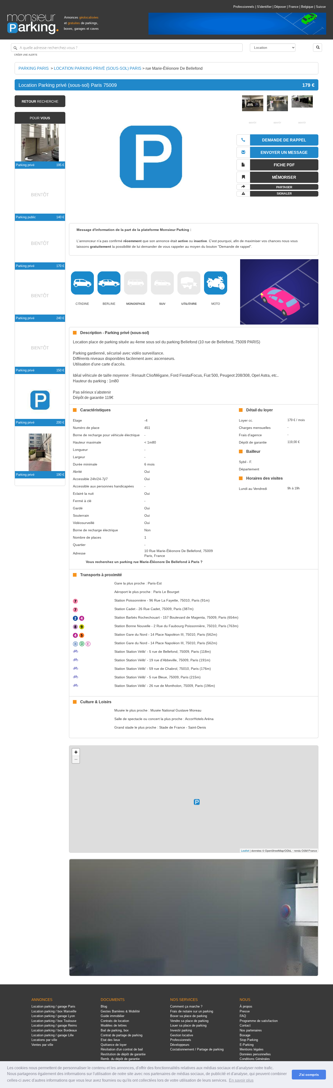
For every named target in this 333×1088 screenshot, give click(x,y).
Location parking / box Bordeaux (54, 1030)
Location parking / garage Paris (53, 1006)
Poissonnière (130, 600)
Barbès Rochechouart (137, 617)
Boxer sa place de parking (188, 1016)
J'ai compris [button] (309, 1075)
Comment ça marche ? (186, 1006)
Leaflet (245, 850)
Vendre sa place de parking (189, 1021)
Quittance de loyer (114, 1045)
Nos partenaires (251, 1030)
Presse (245, 1011)
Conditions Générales (255, 1059)
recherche (40, 101)
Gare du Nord (130, 634)
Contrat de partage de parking (121, 1035)
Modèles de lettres (114, 1025)
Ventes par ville (42, 1045)
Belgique (307, 7)
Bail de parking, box (115, 1030)
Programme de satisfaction (259, 1021)
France (293, 7)
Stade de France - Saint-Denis (182, 727)
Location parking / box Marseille (53, 1011)
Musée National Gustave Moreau (175, 710)
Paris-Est (155, 583)
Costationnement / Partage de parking (197, 1049)
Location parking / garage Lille (52, 1035)
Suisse (321, 7)
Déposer (280, 7)
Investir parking (181, 1030)
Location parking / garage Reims (54, 1025)
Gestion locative (181, 1035)
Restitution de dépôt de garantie (123, 1054)
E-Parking (247, 1045)
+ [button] (76, 752)
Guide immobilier (112, 1016)
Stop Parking (249, 1040)
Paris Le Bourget (166, 592)
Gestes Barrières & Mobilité (120, 1011)
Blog (104, 1006)
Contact (245, 1025)
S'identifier (264, 7)
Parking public (26, 217)
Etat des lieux (110, 1040)
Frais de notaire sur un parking (191, 1011)
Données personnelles (255, 1054)
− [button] (76, 759)
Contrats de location (115, 1021)
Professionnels (243, 7)
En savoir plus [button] (241, 1080)
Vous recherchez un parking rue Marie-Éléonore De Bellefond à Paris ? (144, 562)
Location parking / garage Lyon (53, 1016)
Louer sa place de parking (188, 1025)
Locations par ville (44, 1040)
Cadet (124, 609)
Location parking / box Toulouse (53, 1021)
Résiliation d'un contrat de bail (122, 1049)
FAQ (243, 1016)
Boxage (245, 1035)
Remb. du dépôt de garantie (120, 1059)
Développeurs (179, 1045)
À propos (246, 1006)
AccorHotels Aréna (199, 719)
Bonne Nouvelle (132, 626)
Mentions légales (252, 1049)
